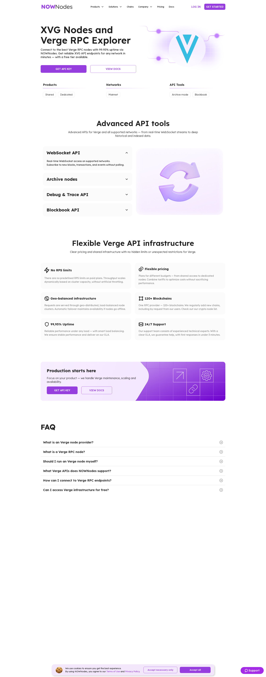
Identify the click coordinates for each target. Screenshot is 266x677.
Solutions (113, 6)
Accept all (195, 670)
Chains (130, 6)
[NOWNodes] (57, 7)
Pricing (160, 6)
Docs (171, 6)
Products (95, 6)
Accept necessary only (160, 670)
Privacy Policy (132, 671)
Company (143, 6)
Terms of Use (113, 671)
